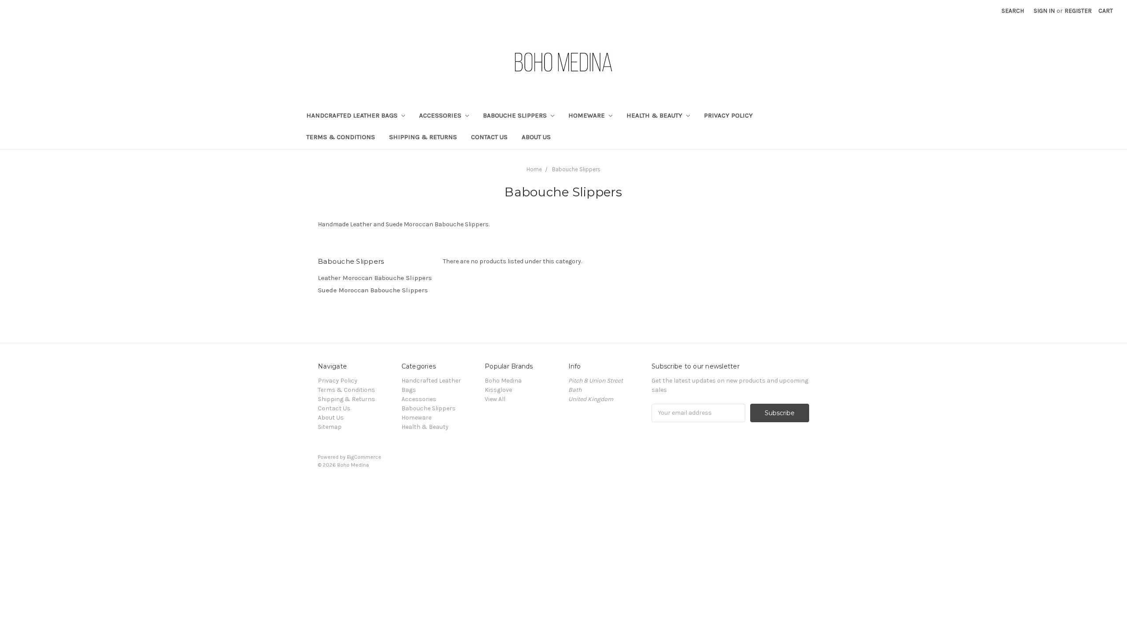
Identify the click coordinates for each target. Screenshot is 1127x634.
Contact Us (489, 137)
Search (1013, 11)
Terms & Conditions (340, 137)
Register (1078, 11)
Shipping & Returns (423, 137)
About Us (536, 137)
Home (534, 169)
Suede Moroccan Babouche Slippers (373, 290)
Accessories (441, 115)
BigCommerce (364, 457)
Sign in (1044, 11)
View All (495, 399)
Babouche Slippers (516, 115)
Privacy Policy (728, 115)
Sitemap (330, 427)
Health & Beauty (655, 115)
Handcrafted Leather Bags (352, 115)
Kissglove (498, 390)
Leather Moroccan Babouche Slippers (375, 278)
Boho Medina (503, 380)
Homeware (587, 115)
